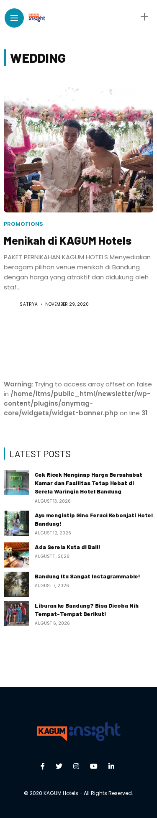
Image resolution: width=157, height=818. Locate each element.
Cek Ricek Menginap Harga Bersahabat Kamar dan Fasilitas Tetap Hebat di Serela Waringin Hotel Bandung (88, 483)
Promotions (23, 224)
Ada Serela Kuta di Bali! (67, 546)
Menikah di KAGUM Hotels (67, 240)
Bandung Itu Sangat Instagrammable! (87, 576)
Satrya (29, 304)
